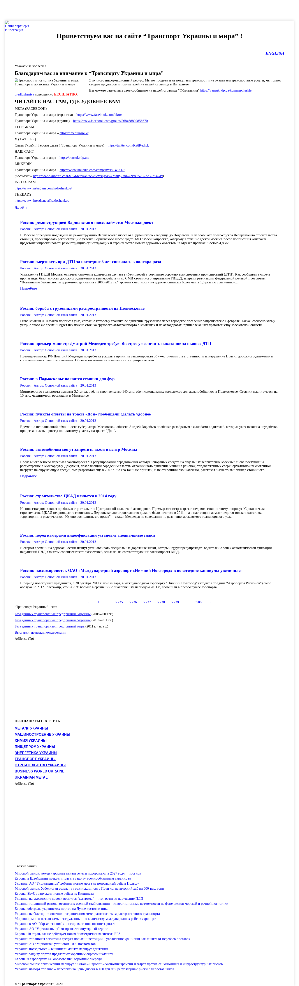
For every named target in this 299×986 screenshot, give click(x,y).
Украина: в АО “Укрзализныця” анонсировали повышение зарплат (65, 924)
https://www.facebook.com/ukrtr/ (99, 115)
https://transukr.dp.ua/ (74, 157)
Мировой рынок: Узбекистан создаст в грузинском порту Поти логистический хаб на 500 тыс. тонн (89, 888)
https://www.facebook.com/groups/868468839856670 (110, 121)
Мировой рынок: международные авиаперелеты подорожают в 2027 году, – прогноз (78, 873)
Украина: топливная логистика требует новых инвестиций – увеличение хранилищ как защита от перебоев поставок (102, 939)
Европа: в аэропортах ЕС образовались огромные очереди (58, 959)
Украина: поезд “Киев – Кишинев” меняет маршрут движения (61, 949)
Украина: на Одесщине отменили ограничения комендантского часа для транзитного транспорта (87, 913)
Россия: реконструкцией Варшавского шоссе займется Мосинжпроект (86, 222)
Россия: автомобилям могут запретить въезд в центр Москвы (78, 449)
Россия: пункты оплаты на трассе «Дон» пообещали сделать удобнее (85, 414)
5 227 (147, 602)
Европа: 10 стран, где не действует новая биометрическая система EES (68, 934)
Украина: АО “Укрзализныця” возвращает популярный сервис (61, 929)
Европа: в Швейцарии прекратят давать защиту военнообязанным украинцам (73, 878)
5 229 (175, 602)
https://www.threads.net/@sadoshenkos (42, 200)
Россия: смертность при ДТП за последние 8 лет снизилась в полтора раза (90, 261)
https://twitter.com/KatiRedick (128, 145)
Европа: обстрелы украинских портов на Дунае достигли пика (61, 908)
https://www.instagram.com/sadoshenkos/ (43, 188)
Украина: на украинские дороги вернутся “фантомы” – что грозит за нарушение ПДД (79, 898)
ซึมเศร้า (21, 207)
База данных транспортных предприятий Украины (53, 614)
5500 (198, 602)
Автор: (55, 229)
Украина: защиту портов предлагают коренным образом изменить (64, 954)
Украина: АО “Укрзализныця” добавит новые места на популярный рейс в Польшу (77, 883)
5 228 (161, 602)
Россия (25, 229)
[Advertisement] (79, 10)
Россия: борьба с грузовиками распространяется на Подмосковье (82, 308)
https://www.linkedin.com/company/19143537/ (92, 170)
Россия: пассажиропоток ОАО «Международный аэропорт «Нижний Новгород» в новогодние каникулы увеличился (131, 570)
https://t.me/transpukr (74, 133)
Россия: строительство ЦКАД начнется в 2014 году (68, 496)
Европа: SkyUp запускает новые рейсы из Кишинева (54, 893)
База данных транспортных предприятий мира (49, 626)
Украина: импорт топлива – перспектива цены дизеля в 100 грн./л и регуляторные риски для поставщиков (94, 969)
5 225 (119, 602)
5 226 (133, 602)
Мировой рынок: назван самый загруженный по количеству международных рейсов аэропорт (85, 919)
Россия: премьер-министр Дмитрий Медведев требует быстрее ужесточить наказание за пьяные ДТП (115, 343)
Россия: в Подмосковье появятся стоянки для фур (67, 378)
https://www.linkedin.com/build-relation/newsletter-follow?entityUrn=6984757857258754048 (98, 176)
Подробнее (28, 288)
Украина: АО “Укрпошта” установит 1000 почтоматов (55, 944)
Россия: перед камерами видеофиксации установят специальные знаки (87, 535)
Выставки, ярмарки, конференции (40, 632)
